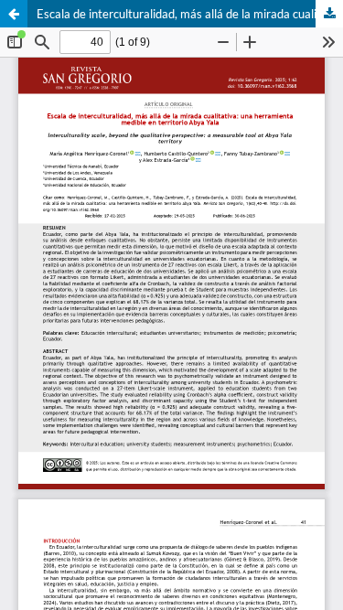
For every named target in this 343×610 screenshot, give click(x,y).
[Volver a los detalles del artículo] (13, 13)
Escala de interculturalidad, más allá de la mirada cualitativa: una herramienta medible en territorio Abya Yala (190, 13)
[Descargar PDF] (329, 13)
